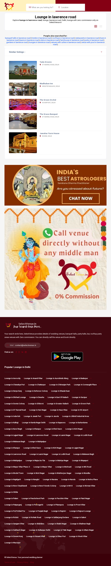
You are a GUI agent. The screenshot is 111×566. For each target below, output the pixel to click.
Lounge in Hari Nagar (38, 410)
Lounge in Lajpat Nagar (13, 435)
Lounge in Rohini (11, 517)
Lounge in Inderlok (12, 416)
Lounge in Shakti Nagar (57, 524)
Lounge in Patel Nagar (81, 498)
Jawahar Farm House (49, 133)
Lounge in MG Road (83, 467)
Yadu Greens (46, 62)
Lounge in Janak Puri (32, 416)
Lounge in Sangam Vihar (14, 524)
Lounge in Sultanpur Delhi (39, 530)
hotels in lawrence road (41, 38)
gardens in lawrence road (16, 42)
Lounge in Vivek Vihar (78, 536)
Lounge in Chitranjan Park (59, 385)
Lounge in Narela (68, 480)
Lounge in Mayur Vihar (43, 467)
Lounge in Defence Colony (36, 391)
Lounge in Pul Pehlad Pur (14, 511)
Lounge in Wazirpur (12, 543)
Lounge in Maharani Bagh (14, 442)
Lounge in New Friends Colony (43, 486)
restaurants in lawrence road (87, 38)
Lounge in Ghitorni (36, 404)
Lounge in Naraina (50, 480)
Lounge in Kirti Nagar (74, 429)
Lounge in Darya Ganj (13, 391)
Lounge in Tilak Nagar (63, 530)
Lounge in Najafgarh (12, 480)
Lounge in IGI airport (79, 410)
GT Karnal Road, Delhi (50, 65)
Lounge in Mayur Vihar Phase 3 (17, 467)
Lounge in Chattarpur (37, 385)
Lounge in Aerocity (12, 378)
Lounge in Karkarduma (78, 423)
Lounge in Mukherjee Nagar (59, 473)
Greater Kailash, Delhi (51, 86)
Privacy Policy (22, 562)
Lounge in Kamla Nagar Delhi (33, 423)
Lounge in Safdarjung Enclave (57, 517)
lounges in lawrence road (39, 42)
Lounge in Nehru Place (88, 480)
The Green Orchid (48, 100)
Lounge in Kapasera (57, 423)
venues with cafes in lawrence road (65, 42)
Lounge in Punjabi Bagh (38, 511)
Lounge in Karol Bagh (13, 429)
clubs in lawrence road (49, 40)
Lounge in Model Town (13, 473)
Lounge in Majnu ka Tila (35, 461)
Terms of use (9, 562)
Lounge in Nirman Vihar (85, 486)
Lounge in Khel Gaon (53, 429)
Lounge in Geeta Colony (14, 404)
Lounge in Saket (79, 517)
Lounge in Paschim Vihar (58, 498)
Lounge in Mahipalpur (37, 442)
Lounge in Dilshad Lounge (15, 397)
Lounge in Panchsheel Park (33, 498)
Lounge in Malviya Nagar (59, 461)
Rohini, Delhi (47, 136)
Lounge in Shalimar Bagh (80, 524)
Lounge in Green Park (81, 404)
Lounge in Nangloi (31, 480)
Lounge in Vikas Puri (57, 536)
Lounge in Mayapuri (80, 461)
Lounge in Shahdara (36, 524)
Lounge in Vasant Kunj (13, 536)
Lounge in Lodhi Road (83, 435)
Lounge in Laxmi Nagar (61, 435)
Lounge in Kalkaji (11, 423)
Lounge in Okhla (11, 492)
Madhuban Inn (46, 83)
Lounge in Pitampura (55, 505)
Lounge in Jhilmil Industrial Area (75, 416)
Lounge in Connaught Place (85, 385)
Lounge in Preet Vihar (76, 505)
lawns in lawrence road (29, 40)
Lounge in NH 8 (66, 486)
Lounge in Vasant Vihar (35, 536)
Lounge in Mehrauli (63, 467)
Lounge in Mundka (82, 473)
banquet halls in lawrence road (17, 38)
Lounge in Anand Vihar (33, 378)
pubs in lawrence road (94, 40)
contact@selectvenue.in (25, 345)
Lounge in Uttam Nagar (84, 530)
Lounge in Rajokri (58, 511)
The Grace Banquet (49, 114)
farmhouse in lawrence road (72, 40)
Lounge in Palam (11, 498)
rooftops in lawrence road (63, 38)
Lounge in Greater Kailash (58, 404)
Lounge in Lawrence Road (37, 435)
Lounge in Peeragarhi (34, 505)
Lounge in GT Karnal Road (15, 410)
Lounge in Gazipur (79, 397)
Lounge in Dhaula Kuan (60, 391)
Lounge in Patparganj (13, 505)
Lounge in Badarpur (80, 378)
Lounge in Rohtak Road (31, 517)
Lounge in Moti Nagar (36, 473)
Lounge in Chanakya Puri (14, 385)
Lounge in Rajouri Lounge (80, 511)
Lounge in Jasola (52, 416)
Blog (32, 562)
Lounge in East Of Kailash (58, 397)
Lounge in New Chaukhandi (15, 486)
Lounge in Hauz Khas (58, 410)
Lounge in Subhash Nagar (14, 530)
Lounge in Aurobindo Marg (57, 378)
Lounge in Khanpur (33, 429)
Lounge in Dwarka (36, 397)
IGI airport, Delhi (49, 102)
